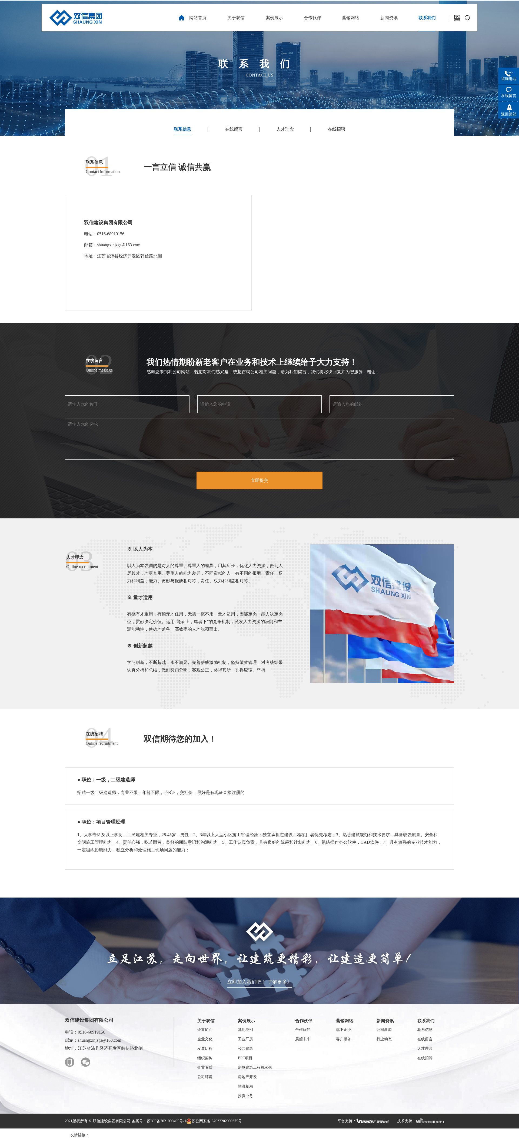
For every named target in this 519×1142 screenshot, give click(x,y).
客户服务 (343, 1039)
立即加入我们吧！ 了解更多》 (259, 982)
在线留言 (233, 129)
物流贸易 (245, 1086)
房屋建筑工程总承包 (255, 1067)
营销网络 (344, 1020)
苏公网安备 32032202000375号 (217, 1121)
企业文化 (204, 1039)
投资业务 (245, 1096)
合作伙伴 (303, 1020)
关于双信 (206, 1020)
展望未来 (302, 1039)
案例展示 (246, 1020)
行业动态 (384, 1039)
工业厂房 (245, 1039)
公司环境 (204, 1077)
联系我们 (426, 1020)
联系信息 (182, 129)
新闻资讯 (385, 1020)
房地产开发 (247, 1077)
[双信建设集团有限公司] (75, 17)
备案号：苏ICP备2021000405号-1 (159, 1121)
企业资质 (204, 1067)
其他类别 (245, 1030)
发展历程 (204, 1049)
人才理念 (285, 129)
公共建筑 (245, 1049)
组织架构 (204, 1058)
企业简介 (204, 1030)
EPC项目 (245, 1058)
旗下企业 (343, 1030)
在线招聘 (336, 129)
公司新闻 (384, 1030)
